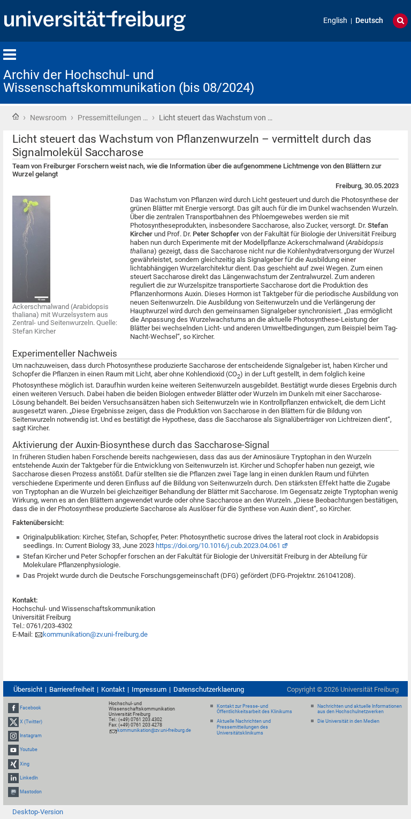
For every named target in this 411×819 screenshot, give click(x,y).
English (335, 20)
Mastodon (31, 791)
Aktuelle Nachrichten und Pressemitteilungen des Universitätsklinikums (244, 727)
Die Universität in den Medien (348, 721)
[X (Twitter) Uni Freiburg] (13, 721)
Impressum (149, 689)
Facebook (30, 707)
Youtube (28, 749)
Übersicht (27, 689)
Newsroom (48, 117)
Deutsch (369, 20)
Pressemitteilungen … (113, 117)
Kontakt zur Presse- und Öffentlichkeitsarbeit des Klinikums (254, 709)
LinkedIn (29, 778)
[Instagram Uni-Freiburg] (13, 735)
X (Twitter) (31, 721)
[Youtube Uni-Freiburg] (13, 749)
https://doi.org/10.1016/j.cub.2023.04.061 (218, 546)
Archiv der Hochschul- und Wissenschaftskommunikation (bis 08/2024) (128, 81)
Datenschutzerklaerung (208, 689)
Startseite (15, 116)
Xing (24, 764)
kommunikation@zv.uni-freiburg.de (95, 634)
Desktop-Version (37, 812)
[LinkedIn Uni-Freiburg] (13, 778)
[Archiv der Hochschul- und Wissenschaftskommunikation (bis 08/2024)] (355, 72)
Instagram (31, 735)
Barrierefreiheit (71, 689)
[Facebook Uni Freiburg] (13, 707)
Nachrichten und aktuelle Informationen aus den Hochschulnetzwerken (359, 709)
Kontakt (113, 689)
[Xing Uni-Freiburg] (13, 764)
